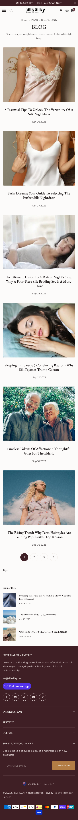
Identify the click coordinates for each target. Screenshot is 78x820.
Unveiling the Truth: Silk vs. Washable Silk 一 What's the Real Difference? (45, 597)
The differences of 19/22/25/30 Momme (37, 614)
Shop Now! (55, 3)
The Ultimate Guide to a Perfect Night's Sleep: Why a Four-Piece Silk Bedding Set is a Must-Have (39, 281)
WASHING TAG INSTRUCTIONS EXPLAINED (43, 631)
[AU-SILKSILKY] (35, 10)
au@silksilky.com (13, 678)
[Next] (54, 557)
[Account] (61, 10)
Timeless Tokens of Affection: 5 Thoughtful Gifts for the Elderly (39, 450)
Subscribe (64, 765)
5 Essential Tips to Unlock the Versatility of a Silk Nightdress (39, 111)
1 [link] (24, 557)
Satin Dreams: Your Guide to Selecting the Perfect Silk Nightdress (39, 195)
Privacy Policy (53, 792)
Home (24, 20)
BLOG (34, 20)
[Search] (11, 10)
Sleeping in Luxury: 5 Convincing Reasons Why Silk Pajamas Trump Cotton (39, 367)
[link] (67, 10)
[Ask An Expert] (67, 10)
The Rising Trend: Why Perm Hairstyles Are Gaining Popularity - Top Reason (39, 534)
